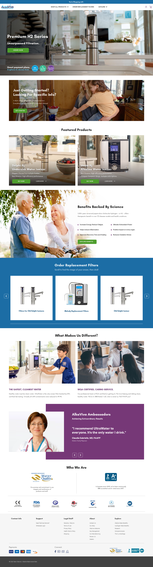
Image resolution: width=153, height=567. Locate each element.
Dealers (92, 539)
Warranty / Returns (69, 523)
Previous (6, 296)
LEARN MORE (40, 181)
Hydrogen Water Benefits (122, 526)
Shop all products (59, 7)
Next (147, 296)
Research (117, 528)
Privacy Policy (67, 528)
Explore (102, 7)
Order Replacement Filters (83, 7)
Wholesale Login (40, 526)
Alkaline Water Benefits (121, 523)
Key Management (95, 531)
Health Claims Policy (69, 531)
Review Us (93, 536)
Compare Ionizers (120, 531)
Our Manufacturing (95, 534)
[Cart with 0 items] (150, 6)
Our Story (92, 526)
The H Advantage (120, 534)
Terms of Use (67, 526)
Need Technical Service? (42, 523)
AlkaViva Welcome (95, 528)
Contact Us (93, 523)
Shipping (66, 534)
